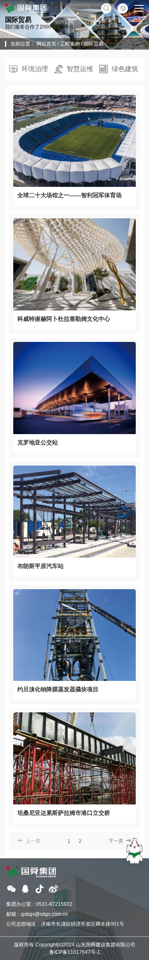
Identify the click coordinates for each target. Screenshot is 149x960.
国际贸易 (93, 44)
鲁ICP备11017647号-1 (74, 952)
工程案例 (70, 44)
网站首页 (46, 44)
